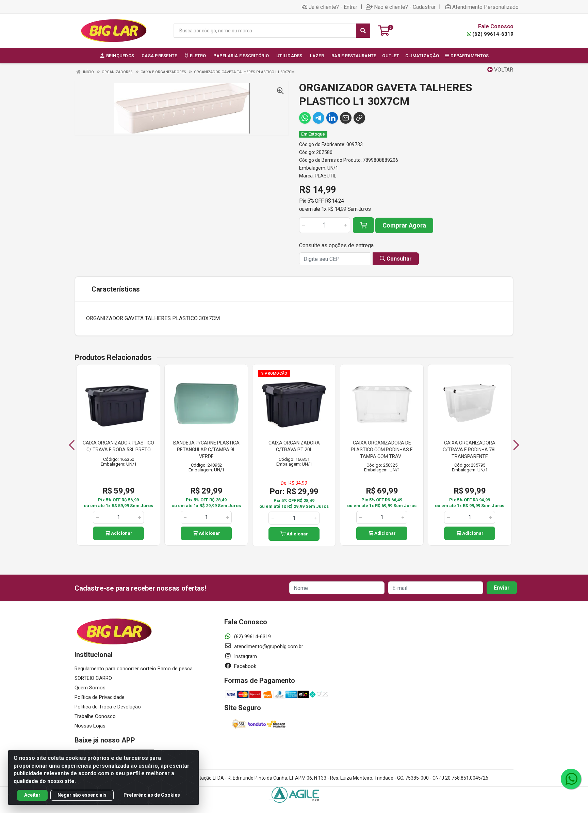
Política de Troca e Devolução (108, 707)
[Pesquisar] (363, 31)
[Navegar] (72, 445)
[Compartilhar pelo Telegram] (318, 118)
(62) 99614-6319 (492, 34)
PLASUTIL (325, 175)
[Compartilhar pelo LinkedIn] (332, 118)
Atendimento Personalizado (485, 7)
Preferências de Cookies (152, 795)
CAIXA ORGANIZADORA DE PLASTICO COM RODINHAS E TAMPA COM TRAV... (382, 449)
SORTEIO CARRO (93, 678)
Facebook (244, 666)
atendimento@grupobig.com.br (268, 646)
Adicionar (121, 533)
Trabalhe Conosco (95, 716)
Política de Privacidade (100, 697)
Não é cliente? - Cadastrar (405, 7)
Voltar (503, 69)
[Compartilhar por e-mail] (346, 118)
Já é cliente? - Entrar (333, 7)
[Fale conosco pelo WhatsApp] (571, 779)
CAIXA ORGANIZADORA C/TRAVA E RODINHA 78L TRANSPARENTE (470, 449)
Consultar (398, 258)
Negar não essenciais (82, 795)
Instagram (245, 656)
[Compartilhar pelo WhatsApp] (305, 118)
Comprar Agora (404, 225)
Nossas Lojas (90, 726)
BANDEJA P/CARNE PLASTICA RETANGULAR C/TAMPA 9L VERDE (206, 449)
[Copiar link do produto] (359, 118)
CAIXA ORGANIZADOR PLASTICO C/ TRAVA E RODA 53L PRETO (118, 446)
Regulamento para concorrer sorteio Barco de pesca (134, 669)
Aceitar (32, 795)
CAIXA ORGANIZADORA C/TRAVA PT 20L (294, 446)
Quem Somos (90, 688)
